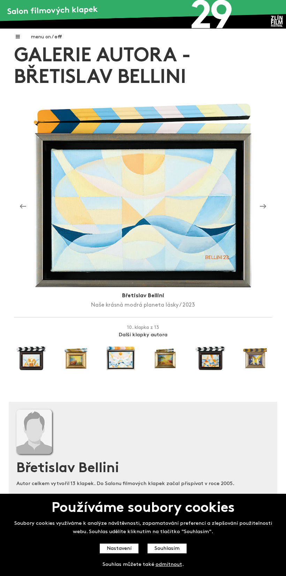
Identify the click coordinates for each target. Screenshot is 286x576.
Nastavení (119, 548)
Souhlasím (167, 548)
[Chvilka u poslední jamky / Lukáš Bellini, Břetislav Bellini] (23, 206)
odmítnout (169, 564)
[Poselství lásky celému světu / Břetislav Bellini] (263, 206)
